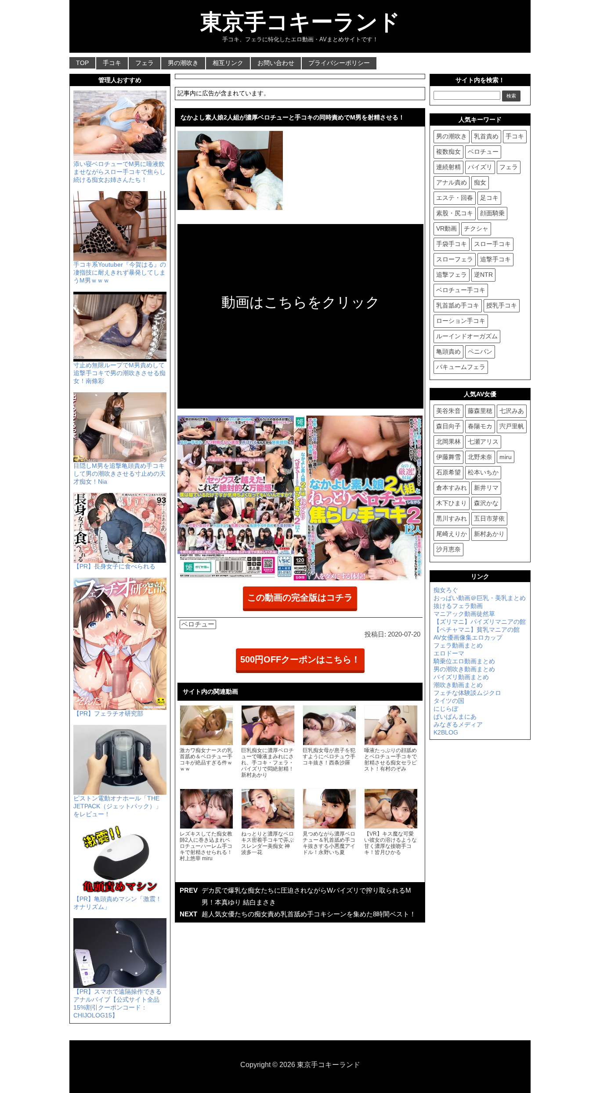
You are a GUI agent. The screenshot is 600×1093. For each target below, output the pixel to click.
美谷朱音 (448, 410)
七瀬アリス (483, 441)
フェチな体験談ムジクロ (467, 692)
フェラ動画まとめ (458, 645)
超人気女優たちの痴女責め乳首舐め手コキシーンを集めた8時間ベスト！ (309, 914)
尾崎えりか (451, 533)
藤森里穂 (480, 410)
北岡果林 (448, 441)
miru (505, 456)
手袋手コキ (451, 243)
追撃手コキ (495, 259)
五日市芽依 (489, 518)
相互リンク (228, 62)
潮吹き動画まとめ (458, 684)
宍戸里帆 (511, 426)
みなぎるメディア (458, 724)
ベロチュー (197, 624)
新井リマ (486, 487)
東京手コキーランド (300, 22)
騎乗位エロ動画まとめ (464, 661)
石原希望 (448, 472)
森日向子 (448, 426)
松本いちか (483, 472)
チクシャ (476, 228)
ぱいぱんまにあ (455, 716)
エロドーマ (449, 653)
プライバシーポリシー (339, 62)
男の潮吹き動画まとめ (464, 669)
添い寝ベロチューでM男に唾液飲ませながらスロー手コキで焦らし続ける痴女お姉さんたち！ (119, 171)
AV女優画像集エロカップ (468, 637)
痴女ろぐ (446, 590)
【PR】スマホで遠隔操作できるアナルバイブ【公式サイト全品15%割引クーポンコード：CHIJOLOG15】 (117, 1003)
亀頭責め (448, 351)
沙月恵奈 (448, 549)
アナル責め (451, 182)
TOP (82, 62)
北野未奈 (480, 456)
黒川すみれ (451, 518)
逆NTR (483, 274)
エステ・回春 (454, 197)
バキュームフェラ (460, 366)
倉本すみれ (451, 487)
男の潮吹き (183, 62)
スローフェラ (454, 259)
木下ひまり (451, 503)
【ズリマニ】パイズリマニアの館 (480, 621)
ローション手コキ (460, 320)
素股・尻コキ (454, 213)
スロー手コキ (492, 243)
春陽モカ (480, 426)
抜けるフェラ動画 (458, 605)
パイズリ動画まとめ (461, 676)
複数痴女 (448, 151)
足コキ (489, 197)
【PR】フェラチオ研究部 (108, 713)
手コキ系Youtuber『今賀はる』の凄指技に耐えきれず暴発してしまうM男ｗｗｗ (119, 272)
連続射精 (448, 166)
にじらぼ (446, 708)
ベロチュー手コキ (460, 289)
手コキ (112, 62)
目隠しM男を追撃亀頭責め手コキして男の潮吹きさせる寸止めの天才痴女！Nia (119, 473)
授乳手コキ (501, 305)
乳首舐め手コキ (457, 305)
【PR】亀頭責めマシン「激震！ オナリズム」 (117, 902)
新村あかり (489, 533)
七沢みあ (511, 410)
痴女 (480, 182)
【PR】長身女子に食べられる (114, 566)
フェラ (144, 62)
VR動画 (446, 228)
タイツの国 (449, 700)
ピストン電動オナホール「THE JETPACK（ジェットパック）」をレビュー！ (117, 806)
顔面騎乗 (492, 213)
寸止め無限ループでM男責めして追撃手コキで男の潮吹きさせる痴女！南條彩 (119, 373)
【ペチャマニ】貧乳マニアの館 (477, 629)
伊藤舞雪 (448, 456)
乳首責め (486, 136)
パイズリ (480, 166)
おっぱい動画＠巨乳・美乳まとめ (480, 597)
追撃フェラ (451, 274)
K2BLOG (446, 732)
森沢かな (486, 503)
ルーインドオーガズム (467, 336)
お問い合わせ (275, 62)
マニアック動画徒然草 (464, 613)
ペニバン (480, 351)
